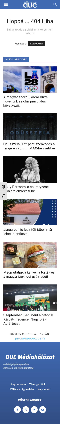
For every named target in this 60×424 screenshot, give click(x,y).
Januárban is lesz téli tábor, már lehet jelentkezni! (27, 232)
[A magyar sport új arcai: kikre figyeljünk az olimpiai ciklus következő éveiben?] (30, 79)
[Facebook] (17, 409)
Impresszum (18, 384)
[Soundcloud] (34, 409)
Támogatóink (37, 384)
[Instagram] (25, 409)
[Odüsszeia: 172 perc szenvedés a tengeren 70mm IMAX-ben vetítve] (30, 126)
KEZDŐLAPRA (36, 44)
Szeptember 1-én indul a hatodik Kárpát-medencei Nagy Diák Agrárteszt (28, 319)
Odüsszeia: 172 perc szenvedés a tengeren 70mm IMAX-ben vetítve (29, 146)
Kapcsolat (44, 389)
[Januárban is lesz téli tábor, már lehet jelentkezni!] (30, 212)
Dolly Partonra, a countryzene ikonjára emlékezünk (26, 189)
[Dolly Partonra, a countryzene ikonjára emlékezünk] (30, 169)
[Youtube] (42, 409)
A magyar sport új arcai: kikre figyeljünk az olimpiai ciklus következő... (25, 101)
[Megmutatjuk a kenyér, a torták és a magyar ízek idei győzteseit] (30, 255)
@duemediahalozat (30, 338)
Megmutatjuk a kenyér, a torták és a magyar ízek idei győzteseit (29, 274)
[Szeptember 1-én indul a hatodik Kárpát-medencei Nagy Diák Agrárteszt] (30, 297)
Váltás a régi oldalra (22, 389)
